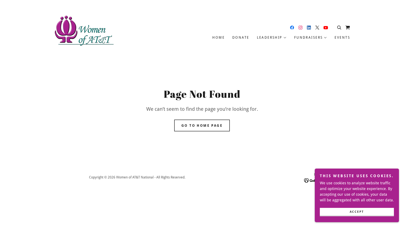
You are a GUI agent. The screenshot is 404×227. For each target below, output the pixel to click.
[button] (347, 27)
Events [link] (342, 38)
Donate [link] (240, 38)
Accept (357, 211)
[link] (83, 31)
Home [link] (218, 38)
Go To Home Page (202, 126)
